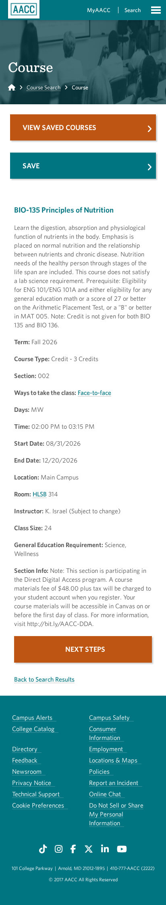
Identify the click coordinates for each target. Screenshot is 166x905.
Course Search (43, 87)
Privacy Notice (31, 782)
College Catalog (33, 728)
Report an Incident (113, 782)
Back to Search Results (44, 679)
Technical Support (36, 794)
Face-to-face (94, 392)
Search (132, 10)
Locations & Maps (113, 760)
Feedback (24, 760)
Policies (99, 771)
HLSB (40, 494)
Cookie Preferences (38, 805)
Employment (106, 748)
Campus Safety (109, 717)
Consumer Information (104, 733)
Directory (24, 748)
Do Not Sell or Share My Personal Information (116, 814)
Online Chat (105, 794)
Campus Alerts (32, 717)
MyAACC (98, 10)
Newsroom (27, 771)
